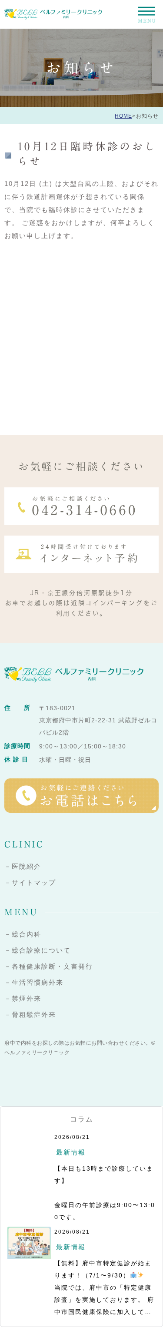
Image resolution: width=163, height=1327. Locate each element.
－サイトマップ (30, 882)
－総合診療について (37, 950)
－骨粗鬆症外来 (30, 1014)
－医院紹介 (22, 866)
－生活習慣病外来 (33, 982)
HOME (123, 116)
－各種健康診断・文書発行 (48, 966)
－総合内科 (22, 934)
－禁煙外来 (22, 998)
